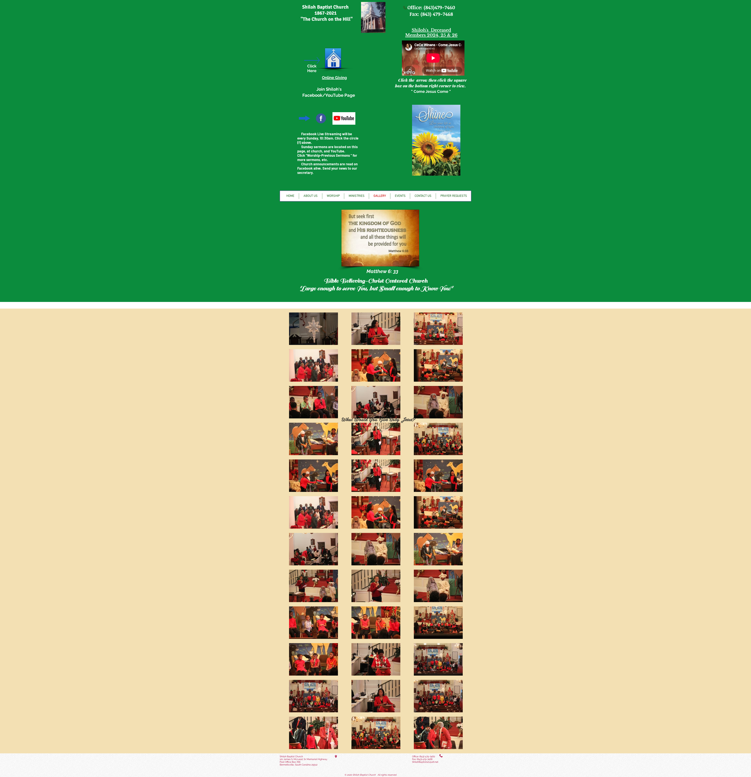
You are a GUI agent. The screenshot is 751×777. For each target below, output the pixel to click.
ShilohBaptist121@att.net (425, 762)
